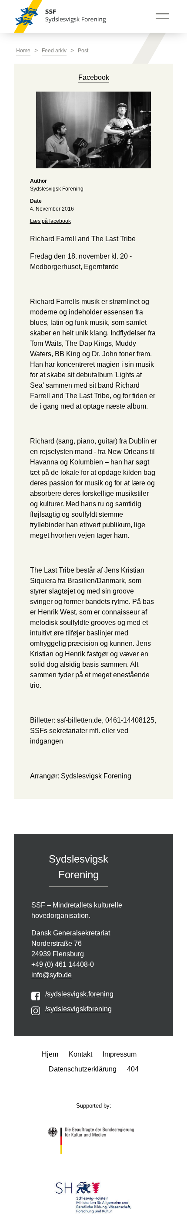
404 (133, 1069)
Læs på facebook (50, 221)
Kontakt (80, 1054)
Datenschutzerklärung (83, 1069)
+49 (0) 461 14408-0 (62, 964)
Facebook (93, 77)
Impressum (120, 1054)
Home (23, 51)
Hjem (50, 1054)
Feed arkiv (54, 51)
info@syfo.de (51, 975)
